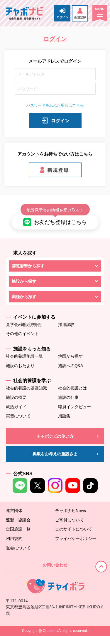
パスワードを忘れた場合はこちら (55, 105)
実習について (18, 416)
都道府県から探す (28, 265)
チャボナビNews (70, 510)
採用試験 (66, 324)
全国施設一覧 (18, 529)
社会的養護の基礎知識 (26, 388)
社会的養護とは (72, 388)
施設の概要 (16, 397)
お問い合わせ (55, 565)
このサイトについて (73, 529)
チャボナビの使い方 (55, 436)
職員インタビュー (74, 406)
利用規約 (14, 538)
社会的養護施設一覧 (24, 356)
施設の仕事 (68, 397)
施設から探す (24, 281)
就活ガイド (16, 406)
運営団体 (14, 510)
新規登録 (80, 17)
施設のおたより (20, 365)
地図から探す (70, 356)
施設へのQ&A (70, 365)
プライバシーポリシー (75, 538)
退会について (18, 547)
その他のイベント (22, 333)
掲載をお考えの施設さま (55, 453)
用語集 (64, 416)
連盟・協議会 (18, 520)
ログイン (62, 17)
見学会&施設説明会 (23, 324)
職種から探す (24, 296)
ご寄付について (69, 520)
